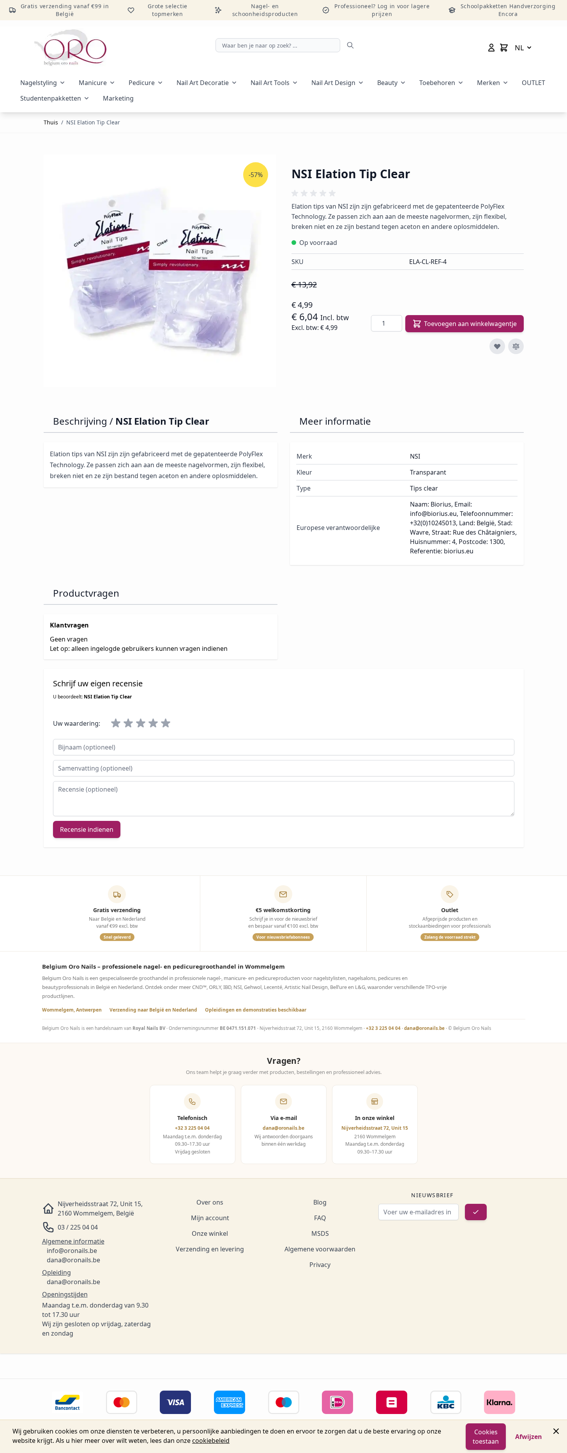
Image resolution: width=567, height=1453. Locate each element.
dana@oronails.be (424, 1028)
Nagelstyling (38, 82)
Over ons (209, 1202)
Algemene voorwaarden (319, 1249)
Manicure (93, 82)
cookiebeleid (211, 1440)
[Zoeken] (350, 45)
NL (519, 47)
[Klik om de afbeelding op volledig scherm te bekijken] (160, 270)
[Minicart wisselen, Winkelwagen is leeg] (504, 47)
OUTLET (533, 82)
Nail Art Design (333, 82)
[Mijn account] (491, 47)
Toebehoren (437, 82)
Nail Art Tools (270, 82)
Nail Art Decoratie (203, 82)
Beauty (387, 82)
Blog (320, 1202)
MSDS (320, 1233)
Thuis (51, 122)
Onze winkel (210, 1233)
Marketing (118, 98)
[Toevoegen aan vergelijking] (516, 346)
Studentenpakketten (50, 98)
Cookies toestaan (486, 1437)
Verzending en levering (210, 1249)
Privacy (319, 1264)
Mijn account (210, 1218)
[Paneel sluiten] (556, 1431)
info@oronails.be (72, 1250)
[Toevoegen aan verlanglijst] (497, 346)
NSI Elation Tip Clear (93, 122)
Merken (488, 82)
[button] (314, 193)
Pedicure (142, 82)
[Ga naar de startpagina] (70, 47)
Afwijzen (528, 1436)
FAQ (320, 1218)
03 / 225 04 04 (78, 1227)
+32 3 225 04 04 (383, 1028)
